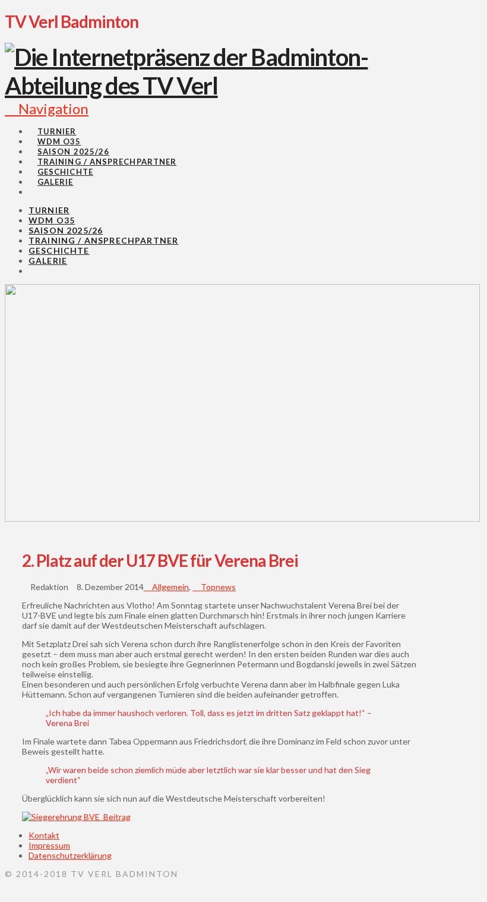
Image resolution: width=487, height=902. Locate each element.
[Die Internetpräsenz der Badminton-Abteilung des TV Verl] (220, 85)
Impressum (49, 845)
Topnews (217, 587)
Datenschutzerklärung (70, 855)
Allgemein (169, 587)
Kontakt (44, 835)
